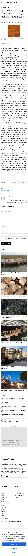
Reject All (14, 552)
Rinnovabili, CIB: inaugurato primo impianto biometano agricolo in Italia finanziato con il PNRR (13, 416)
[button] (26, 2)
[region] (14, 542)
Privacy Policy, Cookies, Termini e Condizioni (16, 200)
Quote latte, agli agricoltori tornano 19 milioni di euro (14, 399)
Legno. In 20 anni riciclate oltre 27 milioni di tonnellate (13, 367)
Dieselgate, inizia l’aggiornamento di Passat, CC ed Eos (16, 202)
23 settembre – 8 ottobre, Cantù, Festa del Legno (12, 391)
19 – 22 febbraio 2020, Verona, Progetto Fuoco (14, 296)
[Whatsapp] (15, 22)
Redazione (5, 43)
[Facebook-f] (1, 476)
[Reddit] (18, 22)
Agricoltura (5, 7)
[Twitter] (9, 22)
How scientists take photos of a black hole (13, 410)
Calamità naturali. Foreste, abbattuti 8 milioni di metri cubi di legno (14, 316)
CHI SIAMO (5, 402)
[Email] (21, 22)
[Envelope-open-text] (7, 476)
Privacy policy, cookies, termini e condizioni (13, 406)
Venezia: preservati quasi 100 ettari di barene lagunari (13, 273)
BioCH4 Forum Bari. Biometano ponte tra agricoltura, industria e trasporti (13, 420)
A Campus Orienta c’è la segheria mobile (12, 342)
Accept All (14, 544)
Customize (14, 548)
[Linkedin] (12, 22)
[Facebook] (7, 22)
